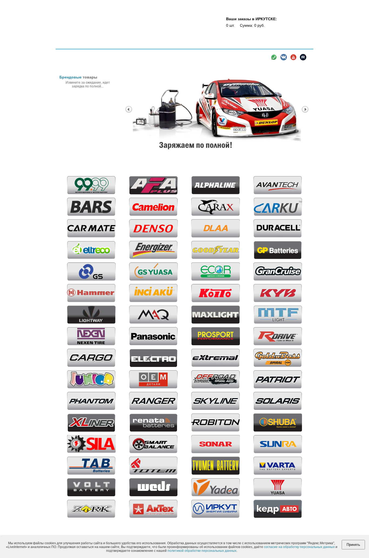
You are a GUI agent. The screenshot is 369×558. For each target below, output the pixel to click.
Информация (280, 45)
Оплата (188, 45)
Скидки (157, 45)
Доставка (206, 45)
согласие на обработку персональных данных (299, 547)
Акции (172, 45)
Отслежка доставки (232, 45)
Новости (259, 45)
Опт (143, 45)
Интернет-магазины (100, 45)
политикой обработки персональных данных (201, 551)
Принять (353, 545)
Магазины (127, 45)
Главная (71, 45)
